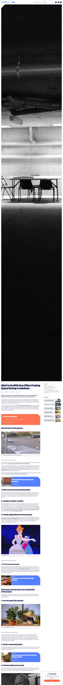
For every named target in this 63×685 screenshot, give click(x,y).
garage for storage (5, 469)
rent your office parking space (23, 405)
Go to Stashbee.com (37, 2)
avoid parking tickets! (17, 510)
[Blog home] (2, 5)
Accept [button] (52, 680)
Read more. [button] (52, 678)
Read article (16, 582)
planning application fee (24, 567)
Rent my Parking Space (10, 416)
